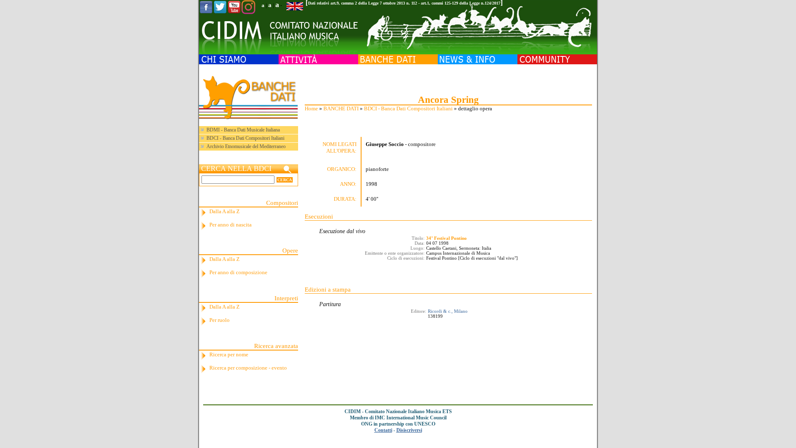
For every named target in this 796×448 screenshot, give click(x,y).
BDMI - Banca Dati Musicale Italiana (243, 130)
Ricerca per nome (228, 354)
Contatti (383, 430)
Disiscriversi (409, 430)
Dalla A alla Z (224, 211)
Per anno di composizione (238, 272)
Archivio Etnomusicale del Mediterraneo (246, 146)
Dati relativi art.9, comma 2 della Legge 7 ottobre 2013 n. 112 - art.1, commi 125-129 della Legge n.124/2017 (404, 3)
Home (311, 108)
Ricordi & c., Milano (448, 311)
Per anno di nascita (230, 225)
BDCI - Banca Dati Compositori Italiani (408, 108)
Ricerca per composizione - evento (248, 368)
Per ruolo (219, 320)
